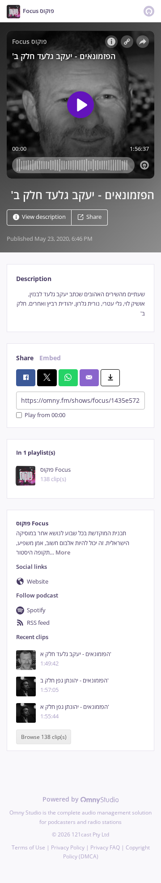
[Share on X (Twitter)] (46, 377)
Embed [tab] (50, 358)
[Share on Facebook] (25, 377)
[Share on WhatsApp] (68, 377)
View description (44, 217)
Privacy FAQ (105, 847)
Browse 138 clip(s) (44, 737)
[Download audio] (110, 377)
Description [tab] (33, 278)
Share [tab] (25, 358)
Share (94, 217)
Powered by (61, 799)
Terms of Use (28, 847)
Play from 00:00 (45, 415)
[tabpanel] (80, 304)
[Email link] (89, 377)
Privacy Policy (68, 847)
